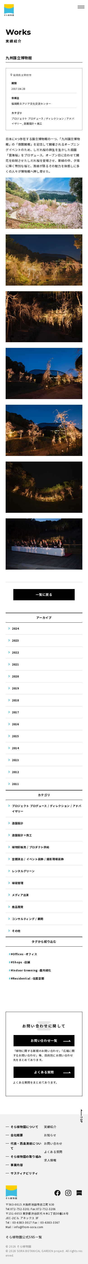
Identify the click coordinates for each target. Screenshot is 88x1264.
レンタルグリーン (23, 871)
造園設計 (17, 823)
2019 (15, 688)
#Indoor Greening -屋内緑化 (31, 970)
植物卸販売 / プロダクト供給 (30, 847)
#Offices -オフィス (24, 954)
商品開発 (17, 907)
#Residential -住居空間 (27, 978)
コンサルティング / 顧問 (27, 919)
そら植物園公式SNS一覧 (24, 1237)
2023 (15, 640)
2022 (15, 652)
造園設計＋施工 (22, 835)
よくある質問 (53, 1152)
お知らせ (50, 1135)
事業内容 (17, 1165)
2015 (15, 736)
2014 (15, 748)
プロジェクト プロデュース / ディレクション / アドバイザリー (46, 808)
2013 (15, 760)
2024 (15, 628)
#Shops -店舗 (20, 962)
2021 (15, 664)
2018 (15, 700)
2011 (15, 784)
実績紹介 (50, 1127)
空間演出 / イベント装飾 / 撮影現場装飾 (38, 859)
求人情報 (50, 1160)
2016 (15, 724)
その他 (16, 931)
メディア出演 (20, 895)
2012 (15, 772)
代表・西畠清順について (26, 1145)
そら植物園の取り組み (26, 1156)
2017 (15, 712)
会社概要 (17, 1135)
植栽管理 (17, 883)
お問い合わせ (53, 1143)
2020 (15, 676)
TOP (81, 1119)
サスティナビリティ (24, 1173)
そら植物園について (24, 1127)
